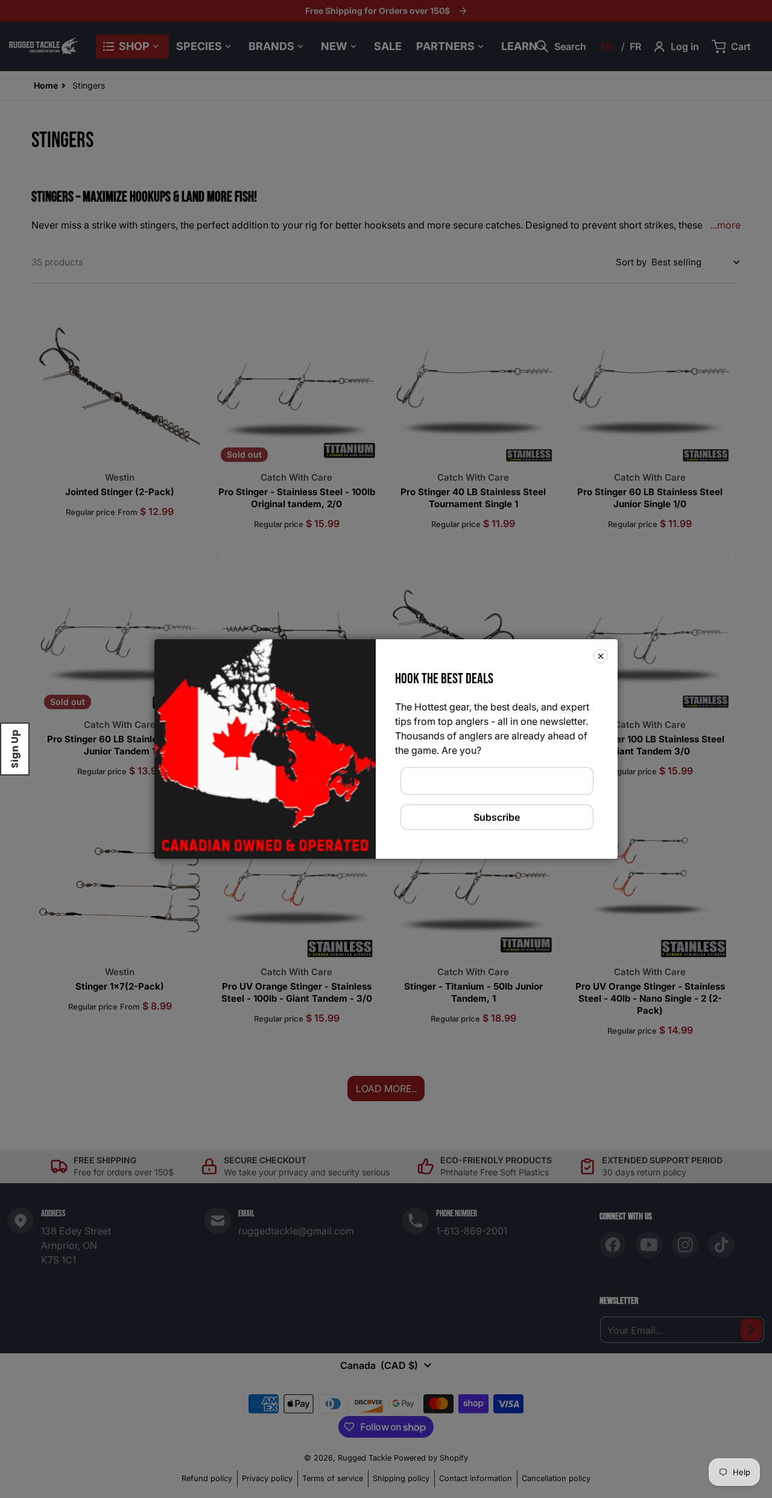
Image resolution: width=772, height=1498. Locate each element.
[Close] (600, 656)
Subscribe (496, 817)
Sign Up (15, 749)
